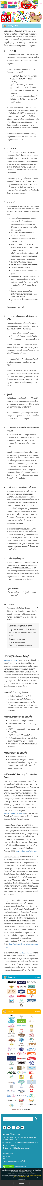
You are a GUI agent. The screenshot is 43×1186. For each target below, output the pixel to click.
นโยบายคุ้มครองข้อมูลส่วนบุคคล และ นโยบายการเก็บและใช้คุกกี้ (27, 1176)
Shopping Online (8, 1153)
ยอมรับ (21, 1182)
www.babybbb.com (25, 952)
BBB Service (6, 1156)
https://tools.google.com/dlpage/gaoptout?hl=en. (21, 945)
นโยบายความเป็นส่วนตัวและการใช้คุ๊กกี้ (14, 1161)
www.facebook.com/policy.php (14, 813)
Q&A (4, 1158)
